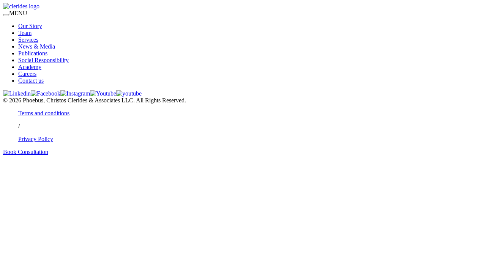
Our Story (30, 26)
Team (25, 33)
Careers (27, 74)
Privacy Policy (35, 139)
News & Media (36, 46)
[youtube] (129, 93)
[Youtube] (103, 93)
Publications (32, 53)
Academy (29, 67)
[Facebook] (45, 93)
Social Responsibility (43, 60)
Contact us (31, 80)
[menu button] (6, 15)
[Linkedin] (17, 93)
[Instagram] (75, 93)
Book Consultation (25, 152)
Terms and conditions (43, 113)
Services (28, 39)
